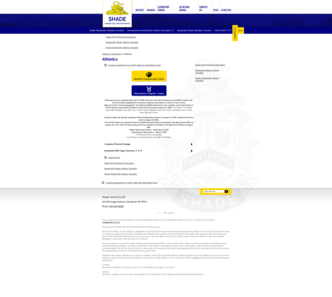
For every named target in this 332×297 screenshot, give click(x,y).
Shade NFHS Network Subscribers (121, 37)
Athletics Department (112, 54)
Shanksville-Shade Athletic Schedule (122, 42)
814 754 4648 (117, 206)
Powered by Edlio (166, 212)
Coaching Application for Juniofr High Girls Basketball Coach (134, 65)
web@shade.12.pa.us (111, 222)
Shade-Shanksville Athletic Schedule (122, 47)
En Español (235, 33)
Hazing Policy (114, 157)
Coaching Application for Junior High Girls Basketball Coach (131, 183)
